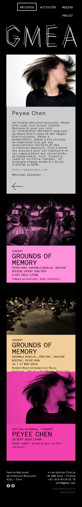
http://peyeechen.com (29, 170)
